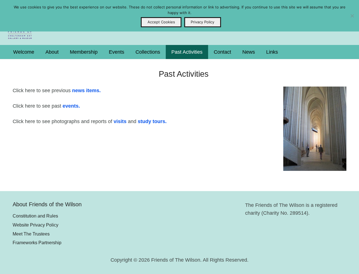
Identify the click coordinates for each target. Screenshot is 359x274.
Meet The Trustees (31, 233)
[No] (352, 16)
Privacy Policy (202, 22)
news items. (86, 90)
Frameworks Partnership (37, 242)
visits (120, 121)
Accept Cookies (161, 22)
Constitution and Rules (35, 215)
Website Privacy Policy (35, 224)
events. (71, 106)
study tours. (152, 121)
